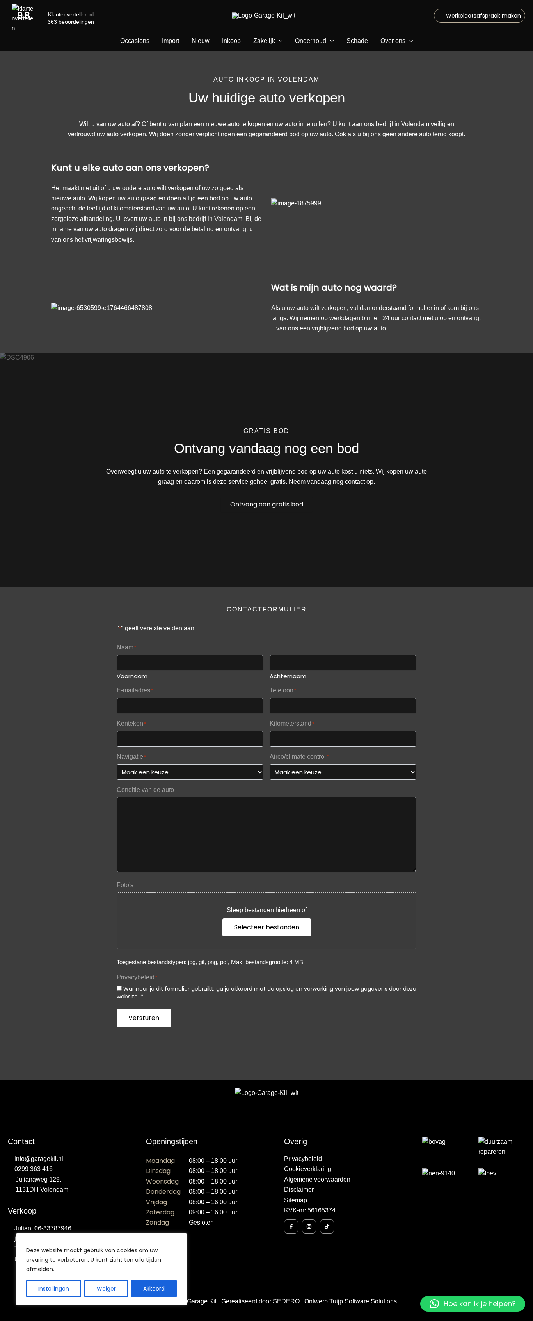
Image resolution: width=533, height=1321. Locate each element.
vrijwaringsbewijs (109, 239)
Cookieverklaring (307, 1169)
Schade (357, 40)
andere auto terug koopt (431, 134)
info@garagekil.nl (38, 1158)
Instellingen (53, 1288)
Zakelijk (264, 40)
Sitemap (295, 1200)
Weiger (106, 1288)
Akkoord (154, 1288)
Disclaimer (299, 1189)
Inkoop (231, 40)
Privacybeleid (303, 1158)
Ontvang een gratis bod (266, 504)
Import (170, 40)
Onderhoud (310, 40)
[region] (101, 1269)
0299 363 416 (33, 1169)
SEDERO (286, 1301)
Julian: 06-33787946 (42, 1228)
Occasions (134, 40)
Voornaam (132, 676)
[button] (479, 16)
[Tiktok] (327, 1226)
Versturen (143, 1017)
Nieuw (201, 40)
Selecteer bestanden (266, 927)
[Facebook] (291, 1226)
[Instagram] (309, 1226)
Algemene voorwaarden (317, 1179)
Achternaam (288, 676)
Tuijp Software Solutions (363, 1301)
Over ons (392, 40)
